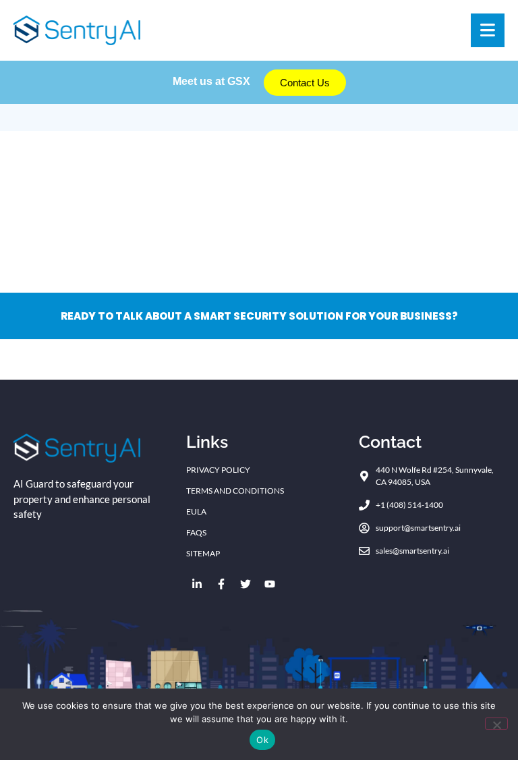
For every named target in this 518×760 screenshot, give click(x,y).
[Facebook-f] (221, 584)
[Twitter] (245, 584)
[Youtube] (270, 584)
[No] (496, 724)
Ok (262, 739)
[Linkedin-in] (197, 584)
